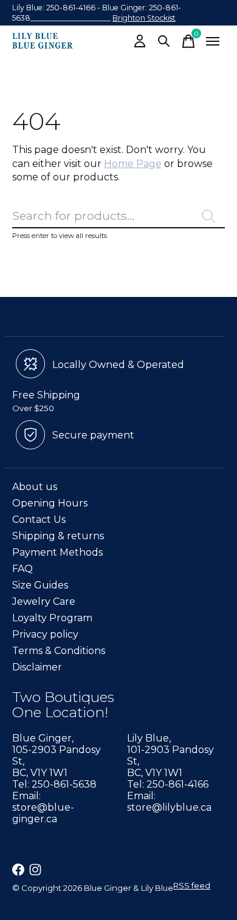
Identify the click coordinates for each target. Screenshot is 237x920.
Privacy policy (45, 634)
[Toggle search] (164, 41)
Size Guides (40, 585)
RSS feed (191, 885)
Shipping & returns (58, 536)
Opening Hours (50, 503)
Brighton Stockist (144, 17)
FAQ (22, 568)
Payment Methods (57, 552)
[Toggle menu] (213, 41)
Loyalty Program (52, 618)
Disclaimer (37, 667)
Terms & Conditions (58, 650)
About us (34, 486)
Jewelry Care (43, 601)
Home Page (133, 163)
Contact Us (39, 519)
